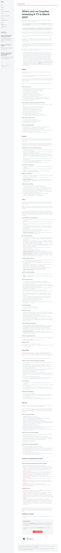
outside (45, 144)
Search (2, 7)
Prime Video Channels (42, 207)
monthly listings (27, 408)
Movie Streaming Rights (5, 11)
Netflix (23, 71)
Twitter (42, 75)
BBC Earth (24, 480)
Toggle (15, 2)
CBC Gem (23, 405)
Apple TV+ (24, 492)
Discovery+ (24, 496)
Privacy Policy (24, 549)
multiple (48, 191)
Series (2, 13)
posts (47, 144)
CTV (23, 465)
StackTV (29, 466)
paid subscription (41, 509)
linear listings (42, 266)
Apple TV (43, 484)
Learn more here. (47, 29)
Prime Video (32, 352)
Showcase (24, 474)
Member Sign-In (3, 26)
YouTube (46, 75)
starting (29, 449)
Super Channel (25, 484)
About (2, 22)
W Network (24, 476)
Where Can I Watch (21, 3)
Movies (2, 9)
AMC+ (24, 490)
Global (24, 466)
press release (37, 496)
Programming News (4, 20)
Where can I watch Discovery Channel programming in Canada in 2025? (6, 54)
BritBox (24, 494)
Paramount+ (25, 498)
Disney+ (23, 138)
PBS (23, 471)
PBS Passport (34, 471)
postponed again (25, 239)
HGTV (24, 478)
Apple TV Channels (48, 207)
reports (50, 191)
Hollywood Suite (25, 483)
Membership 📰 (3, 24)
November (38, 238)
